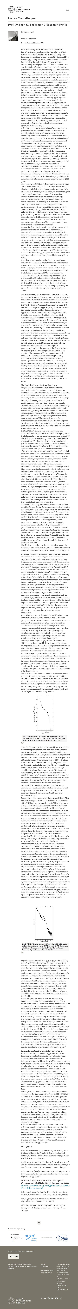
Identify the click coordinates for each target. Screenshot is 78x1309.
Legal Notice (44, 1266)
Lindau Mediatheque (21, 18)
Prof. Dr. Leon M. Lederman (25, 25)
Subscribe (14, 1256)
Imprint (43, 1264)
